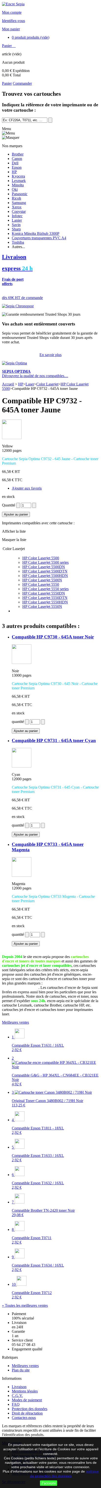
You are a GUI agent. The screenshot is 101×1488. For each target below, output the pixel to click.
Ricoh (16, 198)
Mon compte (12, 12)
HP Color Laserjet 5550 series (45, 589)
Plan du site (21, 1370)
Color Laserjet (47, 384)
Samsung (19, 203)
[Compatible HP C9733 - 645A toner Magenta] (21, 875)
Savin (16, 225)
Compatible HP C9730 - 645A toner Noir (53, 636)
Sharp (16, 229)
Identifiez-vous (13, 21)
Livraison (19, 1387)
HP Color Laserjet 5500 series (45, 562)
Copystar (19, 211)
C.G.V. (17, 1395)
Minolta (18, 185)
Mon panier (11, 29)
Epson (17, 167)
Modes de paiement (27, 1400)
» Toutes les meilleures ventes (25, 1305)
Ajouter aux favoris (27, 488)
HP (14, 172)
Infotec (17, 216)
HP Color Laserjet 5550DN (43, 593)
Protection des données (29, 1409)
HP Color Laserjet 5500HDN (45, 576)
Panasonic (19, 194)
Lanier (17, 220)
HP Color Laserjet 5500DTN (44, 571)
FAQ (16, 1404)
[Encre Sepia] (13, 4)
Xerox (17, 207)
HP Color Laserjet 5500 (40, 558)
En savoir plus (50, 355)
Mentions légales (25, 1391)
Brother (18, 154)
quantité (18, 722)
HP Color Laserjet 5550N (42, 606)
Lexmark (19, 181)
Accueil (8, 384)
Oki (15, 189)
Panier (7, 46)
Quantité (8, 505)
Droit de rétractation (27, 1413)
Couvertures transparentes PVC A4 (39, 238)
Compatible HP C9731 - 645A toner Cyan (54, 740)
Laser (29, 384)
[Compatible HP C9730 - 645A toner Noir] (21, 662)
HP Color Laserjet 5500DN (43, 567)
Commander (22, 83)
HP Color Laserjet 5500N (42, 580)
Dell (15, 163)
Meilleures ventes (15, 1022)
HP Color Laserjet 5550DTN (44, 598)
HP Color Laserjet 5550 (40, 584)
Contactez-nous (24, 1418)
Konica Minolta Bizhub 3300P (35, 233)
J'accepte (48, 1483)
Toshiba (18, 242)
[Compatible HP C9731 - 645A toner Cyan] (21, 766)
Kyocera (18, 176)
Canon (17, 158)
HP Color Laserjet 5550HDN (45, 602)
